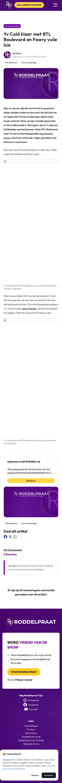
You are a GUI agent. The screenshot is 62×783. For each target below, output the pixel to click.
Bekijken (31, 480)
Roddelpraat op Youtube (31, 740)
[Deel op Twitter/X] (10, 536)
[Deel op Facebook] (5, 536)
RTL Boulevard (11, 62)
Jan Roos (17, 53)
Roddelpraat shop (31, 736)
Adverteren (31, 733)
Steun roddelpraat (24, 671)
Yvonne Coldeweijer (29, 62)
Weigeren (35, 775)
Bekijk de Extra (31, 743)
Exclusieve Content (29, 5)
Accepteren (48, 775)
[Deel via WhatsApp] (15, 536)
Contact (31, 729)
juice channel (29, 308)
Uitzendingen (31, 725)
